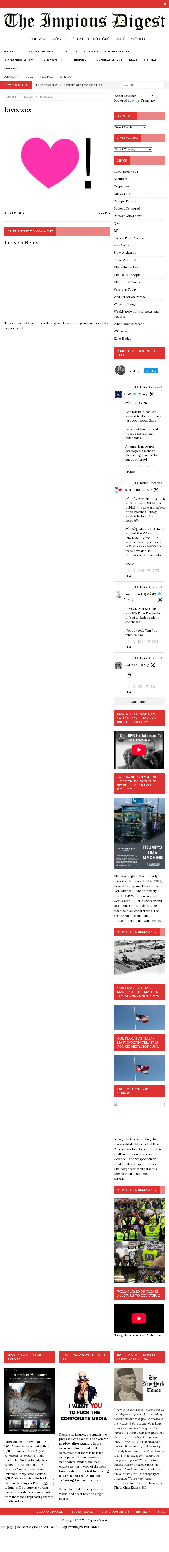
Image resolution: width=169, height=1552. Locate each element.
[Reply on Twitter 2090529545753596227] (128, 466)
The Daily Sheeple (127, 275)
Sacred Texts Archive (129, 238)
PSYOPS (161, 1511)
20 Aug (142, 394)
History (80, 60)
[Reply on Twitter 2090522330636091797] (128, 571)
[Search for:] (143, 85)
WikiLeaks (132, 490)
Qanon (118, 223)
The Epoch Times (127, 282)
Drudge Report (125, 201)
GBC (127, 394)
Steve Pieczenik (125, 260)
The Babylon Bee (126, 267)
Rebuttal (46, 76)
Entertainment (83, 1511)
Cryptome (121, 186)
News (133, 60)
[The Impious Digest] (84, 44)
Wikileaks (121, 331)
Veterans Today (125, 289)
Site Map (150, 60)
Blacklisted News (126, 172)
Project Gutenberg (128, 216)
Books (8, 51)
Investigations (52, 60)
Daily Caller (122, 194)
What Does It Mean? (129, 324)
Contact (67, 51)
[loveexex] (57, 205)
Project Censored (127, 208)
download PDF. (37, 1442)
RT (116, 230)
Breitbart (120, 179)
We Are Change (125, 304)
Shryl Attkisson (125, 253)
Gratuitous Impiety (19, 60)
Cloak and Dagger (37, 51)
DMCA (29, 76)
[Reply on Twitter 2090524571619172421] (128, 642)
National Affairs (109, 60)
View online (13, 1442)
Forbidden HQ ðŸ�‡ (140, 594)
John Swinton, (139, 1483)
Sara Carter (122, 245)
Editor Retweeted (151, 387)
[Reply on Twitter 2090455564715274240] (128, 687)
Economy (91, 51)
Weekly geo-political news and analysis (136, 313)
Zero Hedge (123, 339)
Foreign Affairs (117, 51)
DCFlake (130, 665)
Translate (148, 101)
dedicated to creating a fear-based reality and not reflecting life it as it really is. (84, 1475)
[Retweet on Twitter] (136, 387)
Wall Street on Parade (130, 297)
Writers (10, 68)
